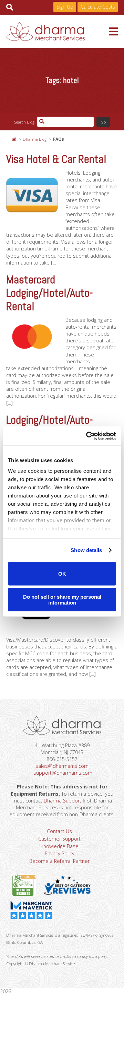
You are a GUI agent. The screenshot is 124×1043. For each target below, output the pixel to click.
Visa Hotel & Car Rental (56, 159)
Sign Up (64, 6)
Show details (86, 550)
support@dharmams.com (62, 773)
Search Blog (24, 122)
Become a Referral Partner (59, 861)
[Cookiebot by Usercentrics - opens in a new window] (87, 436)
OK (62, 574)
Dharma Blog (34, 139)
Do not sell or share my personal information (62, 600)
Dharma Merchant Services (57, 31)
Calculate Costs (98, 6)
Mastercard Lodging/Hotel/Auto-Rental (49, 293)
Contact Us (59, 831)
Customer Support (59, 838)
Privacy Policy (59, 853)
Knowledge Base (60, 846)
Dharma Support (62, 800)
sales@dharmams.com (62, 766)
